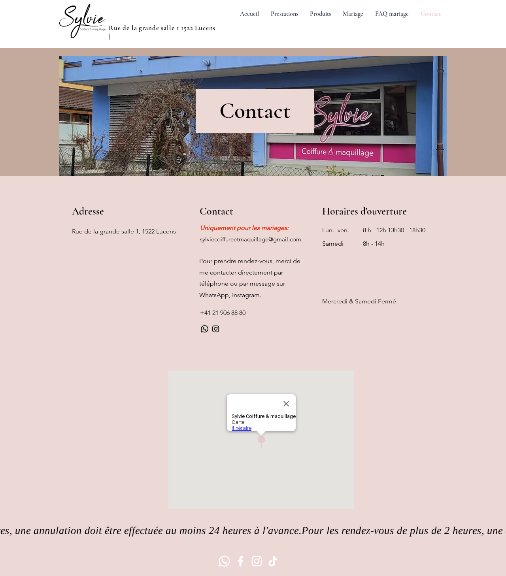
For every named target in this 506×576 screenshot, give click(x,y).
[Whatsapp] (204, 328)
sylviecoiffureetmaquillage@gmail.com (250, 239)
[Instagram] (215, 328)
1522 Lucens (198, 28)
